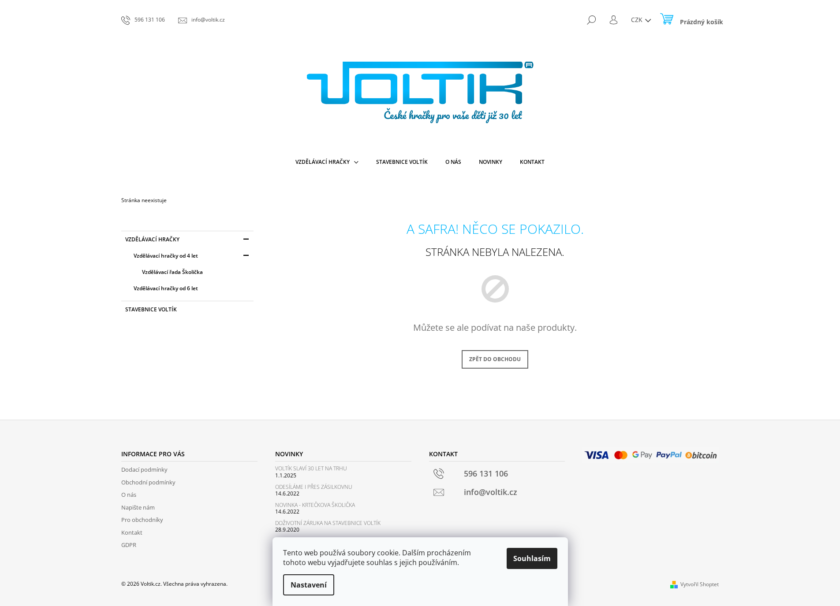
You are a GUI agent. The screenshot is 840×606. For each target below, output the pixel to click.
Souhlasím (532, 558)
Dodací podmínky (144, 469)
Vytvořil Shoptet (699, 584)
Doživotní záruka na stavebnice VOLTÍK (328, 523)
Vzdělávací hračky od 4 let (166, 255)
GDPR (128, 545)
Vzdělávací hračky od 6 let (166, 288)
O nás (128, 495)
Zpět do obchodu (495, 359)
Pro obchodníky (142, 520)
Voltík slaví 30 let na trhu (311, 468)
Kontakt (131, 532)
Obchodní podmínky (148, 482)
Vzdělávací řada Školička (172, 272)
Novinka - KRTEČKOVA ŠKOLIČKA (315, 505)
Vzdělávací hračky (152, 239)
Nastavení (309, 585)
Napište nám (138, 507)
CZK (637, 19)
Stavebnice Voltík (151, 309)
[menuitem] (327, 162)
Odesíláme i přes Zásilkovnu (313, 487)
